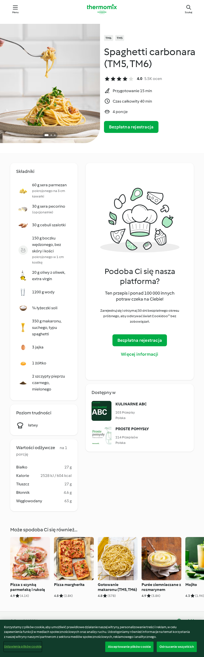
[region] (102, 638)
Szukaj (188, 12)
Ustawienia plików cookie (23, 646)
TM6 (108, 38)
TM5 (120, 38)
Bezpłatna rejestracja (131, 127)
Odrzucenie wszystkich (176, 647)
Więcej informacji (139, 354)
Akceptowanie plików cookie (129, 647)
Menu (15, 12)
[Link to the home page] (102, 9)
